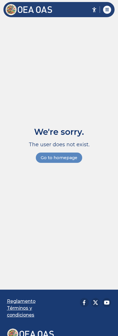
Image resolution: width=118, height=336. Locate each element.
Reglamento (21, 301)
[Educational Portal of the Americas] (31, 9)
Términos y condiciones (20, 311)
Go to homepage (59, 157)
